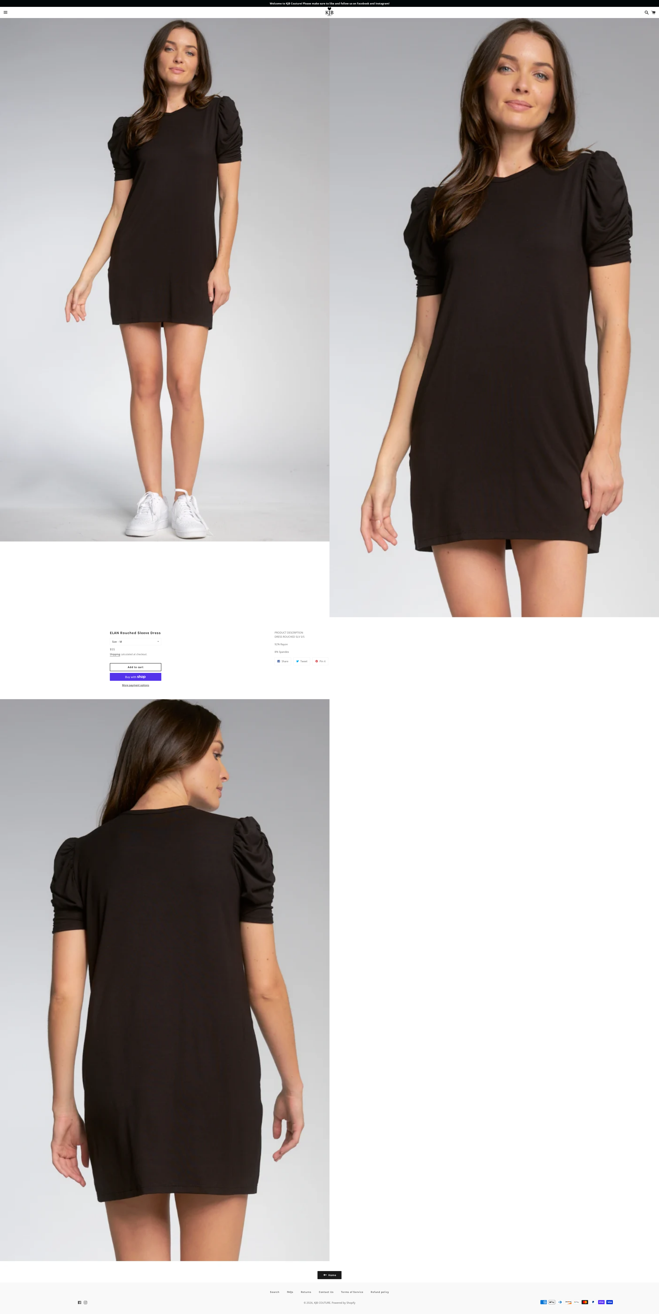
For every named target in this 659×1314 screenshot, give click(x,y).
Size (114, 641)
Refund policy (380, 1292)
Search (274, 1292)
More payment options (135, 685)
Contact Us (326, 1292)
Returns (306, 1292)
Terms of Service (352, 1292)
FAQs (290, 1292)
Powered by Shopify (343, 1302)
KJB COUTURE (322, 1302)
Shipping (115, 654)
